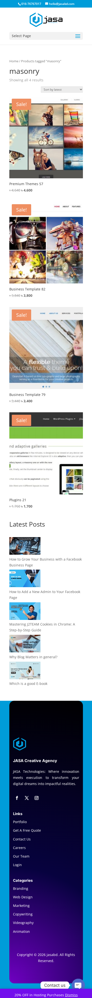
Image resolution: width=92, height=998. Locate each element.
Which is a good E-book (28, 683)
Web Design (23, 897)
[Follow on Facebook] (17, 798)
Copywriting (23, 914)
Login (17, 864)
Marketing (21, 905)
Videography (23, 922)
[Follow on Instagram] (36, 798)
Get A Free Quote (27, 830)
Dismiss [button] (71, 995)
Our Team (21, 856)
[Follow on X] (27, 798)
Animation (21, 931)
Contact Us (22, 839)
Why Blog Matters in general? (33, 657)
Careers (19, 847)
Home (13, 61)
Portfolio (20, 821)
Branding (20, 888)
